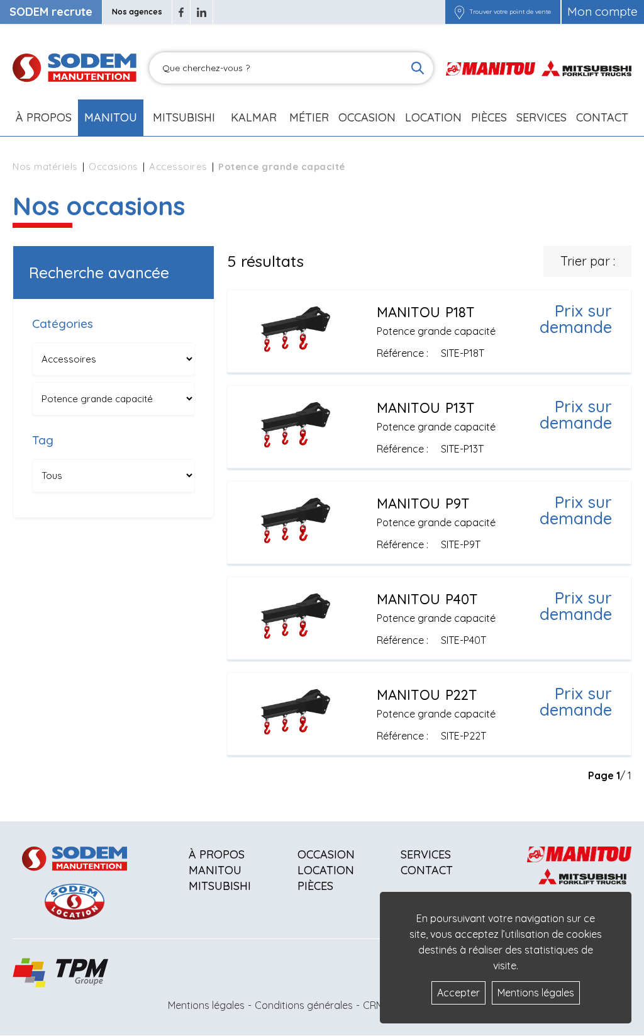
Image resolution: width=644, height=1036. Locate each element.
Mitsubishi (184, 117)
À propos (217, 854)
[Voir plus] (429, 331)
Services (426, 854)
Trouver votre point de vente (510, 12)
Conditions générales (304, 1005)
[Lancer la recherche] (417, 68)
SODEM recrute (50, 11)
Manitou (110, 117)
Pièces (315, 886)
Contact (602, 117)
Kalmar (254, 117)
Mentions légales (206, 1005)
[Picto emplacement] (459, 12)
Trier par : (587, 261)
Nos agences (137, 11)
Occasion (367, 117)
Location (433, 117)
